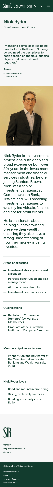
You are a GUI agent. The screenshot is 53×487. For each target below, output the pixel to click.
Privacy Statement (11, 471)
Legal (5, 475)
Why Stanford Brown (12, 448)
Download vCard (11, 76)
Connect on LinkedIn (13, 73)
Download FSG (10, 482)
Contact (7, 452)
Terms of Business (11, 478)
